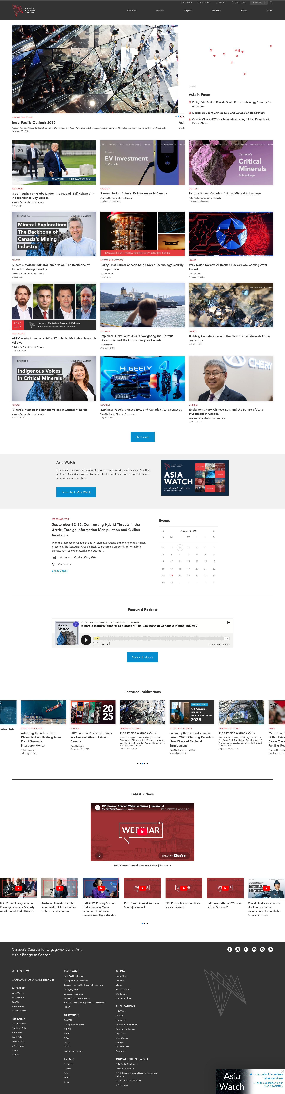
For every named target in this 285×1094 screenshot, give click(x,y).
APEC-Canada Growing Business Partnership (85, 1006)
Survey (222, 731)
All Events (68, 1067)
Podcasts (120, 984)
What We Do (18, 996)
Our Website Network (132, 1062)
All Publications (19, 1027)
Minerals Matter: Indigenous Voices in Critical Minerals (49, 413)
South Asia (17, 1040)
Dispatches (121, 1023)
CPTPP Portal (18, 1049)
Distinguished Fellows (74, 1028)
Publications (125, 1009)
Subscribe (186, 2)
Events (244, 10)
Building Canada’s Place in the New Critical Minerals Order (229, 339)
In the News (121, 979)
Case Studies (122, 1041)
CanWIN (68, 1023)
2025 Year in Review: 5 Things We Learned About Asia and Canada (41, 740)
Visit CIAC (240, 2)
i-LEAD (67, 1010)
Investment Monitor (125, 1072)
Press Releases (123, 993)
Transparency (18, 1009)
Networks (216, 10)
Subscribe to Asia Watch (76, 495)
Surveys (119, 1045)
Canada (67, 1072)
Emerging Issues (71, 993)
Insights (119, 1019)
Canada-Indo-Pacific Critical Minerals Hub (83, 988)
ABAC (67, 1036)
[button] (176, 119)
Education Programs (73, 997)
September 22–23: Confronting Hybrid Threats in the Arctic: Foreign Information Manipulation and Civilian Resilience (96, 533)
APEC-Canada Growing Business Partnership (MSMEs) (137, 1078)
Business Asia (18, 1044)
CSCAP (67, 1050)
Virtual (67, 1080)
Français (260, 3)
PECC (66, 1045)
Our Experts (121, 997)
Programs (188, 10)
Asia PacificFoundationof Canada (30, 10)
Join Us (15, 1005)
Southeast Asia (19, 1031)
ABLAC (67, 1032)
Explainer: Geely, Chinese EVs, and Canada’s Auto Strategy (141, 413)
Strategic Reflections (125, 1032)
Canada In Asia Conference (128, 1083)
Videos (119, 988)
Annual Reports (19, 1014)
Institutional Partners (73, 1054)
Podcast (16, 263)
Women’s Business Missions (77, 1001)
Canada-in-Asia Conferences (33, 983)
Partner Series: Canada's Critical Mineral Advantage (225, 196)
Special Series (122, 1050)
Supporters (204, 2)
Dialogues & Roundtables (76, 984)
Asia (66, 1076)
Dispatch (193, 335)
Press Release (18, 337)
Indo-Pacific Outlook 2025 (188, 736)
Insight (192, 263)
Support (221, 2)
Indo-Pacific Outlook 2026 (33, 126)
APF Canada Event (60, 522)
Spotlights (120, 1054)
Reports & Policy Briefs (111, 263)
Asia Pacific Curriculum (126, 1067)
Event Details (60, 573)
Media (269, 10)
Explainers (120, 1036)
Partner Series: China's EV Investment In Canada (133, 196)
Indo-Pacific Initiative (73, 979)
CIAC (66, 1085)
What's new (20, 974)
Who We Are (18, 1001)
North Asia (17, 1036)
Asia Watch (17, 192)
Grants (15, 1053)
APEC (66, 1041)
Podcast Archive (123, 1001)
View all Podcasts (142, 660)
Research (159, 10)
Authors (15, 1058)
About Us (131, 10)
